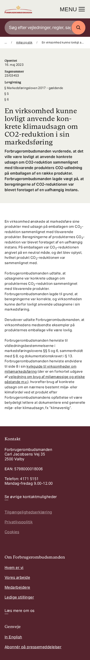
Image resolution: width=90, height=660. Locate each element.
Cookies (12, 532)
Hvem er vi (14, 567)
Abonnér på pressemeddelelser (33, 647)
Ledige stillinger (19, 597)
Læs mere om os (20, 610)
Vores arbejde (17, 577)
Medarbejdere (17, 587)
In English (13, 637)
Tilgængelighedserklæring (28, 512)
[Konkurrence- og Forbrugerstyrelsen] (18, 9)
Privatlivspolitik (19, 522)
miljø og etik (24, 42)
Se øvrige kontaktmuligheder (31, 497)
